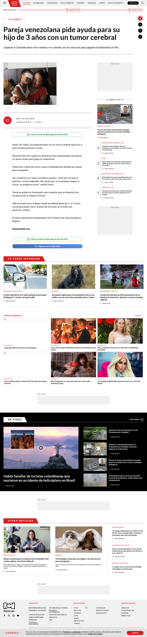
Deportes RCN (52, 3)
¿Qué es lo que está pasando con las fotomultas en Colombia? (123, 431)
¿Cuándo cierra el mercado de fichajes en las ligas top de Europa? (127, 568)
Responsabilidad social (37, 608)
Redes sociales (9, 555)
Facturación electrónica (58, 608)
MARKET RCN (125, 616)
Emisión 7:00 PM (137, 10)
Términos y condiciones (72, 632)
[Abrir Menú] (5, 3)
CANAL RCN (133, 3)
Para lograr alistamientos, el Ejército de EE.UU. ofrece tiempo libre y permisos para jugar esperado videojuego (127, 533)
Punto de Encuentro (115, 3)
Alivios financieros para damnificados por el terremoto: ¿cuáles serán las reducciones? (117, 178)
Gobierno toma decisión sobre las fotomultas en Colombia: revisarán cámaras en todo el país (117, 148)
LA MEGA (77, 623)
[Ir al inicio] (14, 3)
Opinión (102, 3)
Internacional (38, 3)
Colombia (26, 3)
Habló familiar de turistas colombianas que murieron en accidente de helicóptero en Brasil (39, 478)
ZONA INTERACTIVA (127, 610)
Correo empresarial (36, 617)
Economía (80, 3)
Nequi (104, 158)
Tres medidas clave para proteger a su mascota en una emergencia (77, 560)
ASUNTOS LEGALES (102, 610)
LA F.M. (76, 616)
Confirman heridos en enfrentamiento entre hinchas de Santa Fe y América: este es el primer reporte (121, 297)
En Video (15, 419)
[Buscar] (143, 3)
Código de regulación (36, 615)
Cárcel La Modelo (104, 126)
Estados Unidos (118, 527)
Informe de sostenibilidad (54, 611)
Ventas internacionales (58, 615)
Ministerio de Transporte (112, 143)
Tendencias (92, 3)
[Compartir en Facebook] (140, 24)
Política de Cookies (95, 634)
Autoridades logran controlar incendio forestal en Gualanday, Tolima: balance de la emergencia (125, 478)
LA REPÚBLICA (100, 608)
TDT (86, 608)
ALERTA (76, 618)
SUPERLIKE (124, 613)
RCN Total (77, 610)
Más (135, 419)
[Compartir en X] (140, 31)
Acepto (135, 633)
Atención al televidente (37, 610)
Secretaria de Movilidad (13, 291)
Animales (55, 291)
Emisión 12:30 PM (74, 10)
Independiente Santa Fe (109, 291)
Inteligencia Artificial (121, 545)
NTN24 (76, 608)
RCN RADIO (77, 613)
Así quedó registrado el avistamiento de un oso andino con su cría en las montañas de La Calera (73, 296)
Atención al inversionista (34, 623)
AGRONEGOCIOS (101, 613)
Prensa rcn (33, 620)
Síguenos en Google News (49, 246)
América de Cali (108, 187)
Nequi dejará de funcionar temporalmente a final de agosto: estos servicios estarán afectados (117, 163)
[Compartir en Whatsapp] (140, 37)
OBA (50, 620)
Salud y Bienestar (67, 3)
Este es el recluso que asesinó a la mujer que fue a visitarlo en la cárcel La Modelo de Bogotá (113, 132)
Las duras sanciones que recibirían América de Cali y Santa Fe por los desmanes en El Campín (117, 192)
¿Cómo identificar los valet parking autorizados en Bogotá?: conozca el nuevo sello (25, 296)
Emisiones (10, 10)
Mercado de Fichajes (120, 563)
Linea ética (53, 617)
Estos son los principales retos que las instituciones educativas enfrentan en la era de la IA (127, 551)
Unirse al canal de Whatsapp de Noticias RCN (49, 134)
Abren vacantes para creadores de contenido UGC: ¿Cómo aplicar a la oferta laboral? (26, 560)
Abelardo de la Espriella (111, 174)
